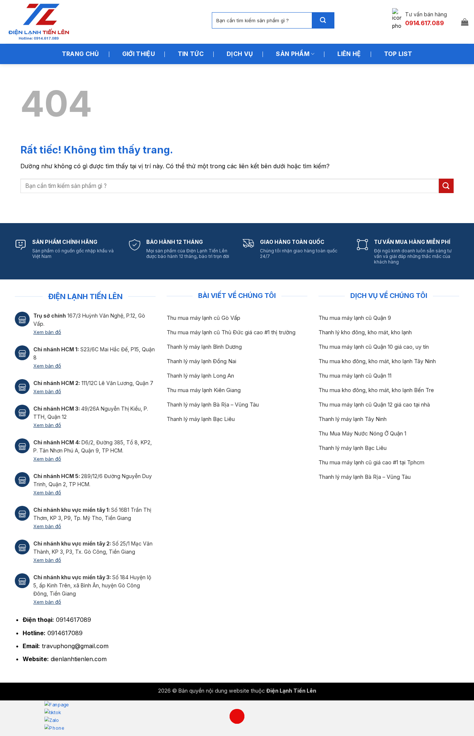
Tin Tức (191, 53)
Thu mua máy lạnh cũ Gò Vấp (203, 318)
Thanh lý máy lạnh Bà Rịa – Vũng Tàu (213, 404)
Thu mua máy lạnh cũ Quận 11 (354, 375)
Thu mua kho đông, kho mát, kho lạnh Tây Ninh (377, 361)
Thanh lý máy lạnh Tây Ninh (352, 419)
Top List (398, 53)
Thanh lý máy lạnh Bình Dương (204, 347)
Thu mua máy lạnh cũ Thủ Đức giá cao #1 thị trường (231, 332)
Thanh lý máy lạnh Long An (200, 375)
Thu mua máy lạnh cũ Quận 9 (354, 318)
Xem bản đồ (47, 332)
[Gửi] (323, 20)
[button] (464, 22)
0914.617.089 (424, 23)
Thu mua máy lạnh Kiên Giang (204, 390)
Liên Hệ (349, 53)
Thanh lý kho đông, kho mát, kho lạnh (365, 332)
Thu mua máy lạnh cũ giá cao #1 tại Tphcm (371, 462)
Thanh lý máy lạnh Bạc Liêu (201, 419)
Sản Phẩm (293, 53)
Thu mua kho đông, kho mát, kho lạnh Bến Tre (376, 390)
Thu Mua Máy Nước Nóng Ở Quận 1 (362, 433)
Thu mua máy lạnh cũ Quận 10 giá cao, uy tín (373, 347)
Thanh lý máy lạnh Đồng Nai (201, 361)
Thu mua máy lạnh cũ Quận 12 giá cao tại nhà (374, 404)
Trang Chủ (80, 53)
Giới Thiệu (138, 53)
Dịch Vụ (240, 53)
